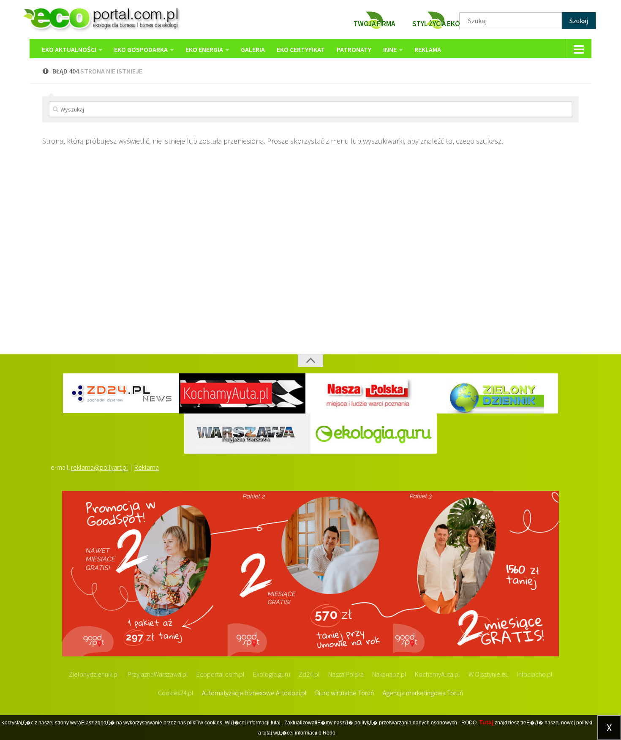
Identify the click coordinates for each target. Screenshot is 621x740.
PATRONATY (354, 49)
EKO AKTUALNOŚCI (69, 49)
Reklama (146, 467)
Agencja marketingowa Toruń (423, 692)
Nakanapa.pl (389, 674)
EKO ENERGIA (204, 49)
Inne (390, 49)
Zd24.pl (309, 674)
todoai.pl (294, 692)
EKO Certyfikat (301, 49)
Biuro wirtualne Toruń (344, 692)
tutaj (276, 723)
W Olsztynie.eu (488, 674)
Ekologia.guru (271, 674)
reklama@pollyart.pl (99, 467)
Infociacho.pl (535, 674)
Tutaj (486, 722)
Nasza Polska (346, 674)
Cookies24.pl (175, 692)
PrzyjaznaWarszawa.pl (158, 674)
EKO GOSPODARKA (141, 49)
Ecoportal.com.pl (220, 674)
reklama (427, 49)
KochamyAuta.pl (437, 674)
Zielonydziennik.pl (94, 674)
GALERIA (253, 49)
